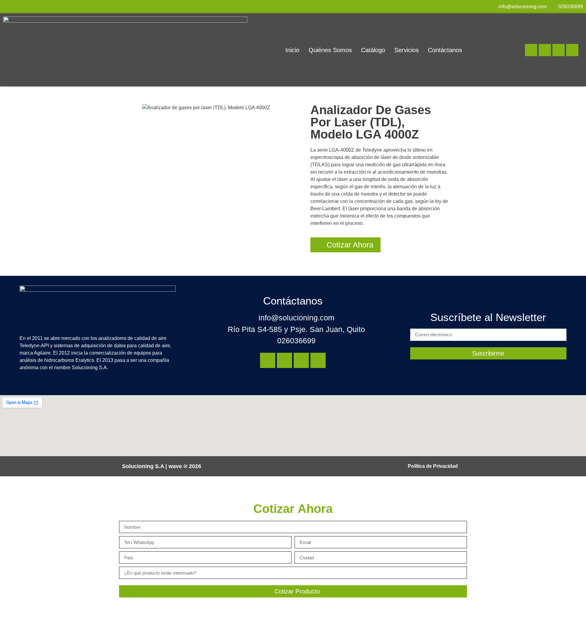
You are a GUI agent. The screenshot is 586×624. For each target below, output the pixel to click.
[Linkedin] (531, 50)
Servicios (406, 50)
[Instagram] (545, 50)
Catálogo (373, 50)
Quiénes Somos (330, 50)
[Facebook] (558, 50)
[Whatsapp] (572, 50)
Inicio (292, 50)
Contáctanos (445, 50)
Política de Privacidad (433, 466)
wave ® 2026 (184, 466)
